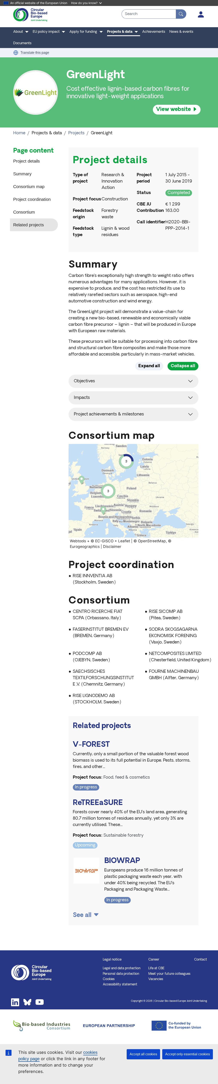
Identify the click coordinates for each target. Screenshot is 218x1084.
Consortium (24, 212)
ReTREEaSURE (98, 803)
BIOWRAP (122, 861)
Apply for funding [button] (83, 32)
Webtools (78, 541)
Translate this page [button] (34, 52)
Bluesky (27, 1002)
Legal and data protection (122, 968)
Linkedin (15, 1002)
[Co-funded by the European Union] (174, 1025)
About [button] (18, 32)
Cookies (109, 979)
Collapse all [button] (183, 366)
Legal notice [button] (112, 959)
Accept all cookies (143, 1054)
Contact (200, 959)
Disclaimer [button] (112, 546)
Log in (201, 14)
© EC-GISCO (102, 541)
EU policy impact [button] (46, 32)
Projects (76, 133)
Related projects (28, 224)
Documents (22, 43)
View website (173, 109)
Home (19, 133)
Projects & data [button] (119, 32)
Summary (22, 173)
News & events (181, 32)
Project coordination (32, 199)
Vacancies (155, 979)
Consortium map (28, 186)
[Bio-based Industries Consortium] (43, 1025)
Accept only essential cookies (187, 1054)
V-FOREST (91, 745)
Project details (26, 161)
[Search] (181, 14)
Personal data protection (121, 974)
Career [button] (153, 959)
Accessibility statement (120, 984)
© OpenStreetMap (149, 541)
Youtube (40, 1002)
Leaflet (124, 541)
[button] (15, 52)
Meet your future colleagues (169, 974)
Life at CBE (156, 968)
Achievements (153, 32)
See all (82, 915)
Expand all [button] (149, 366)
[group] (133, 497)
